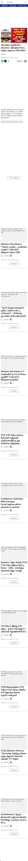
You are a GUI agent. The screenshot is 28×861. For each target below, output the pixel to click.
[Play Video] (14, 35)
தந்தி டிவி (3, 54)
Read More (14, 263)
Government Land (18, 121)
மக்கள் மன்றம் (21, 5)
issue (12, 121)
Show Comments (14, 177)
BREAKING (4, 5)
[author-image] (2, 256)
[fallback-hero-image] (14, 235)
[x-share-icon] (5, 62)
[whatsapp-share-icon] (2, 62)
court (8, 121)
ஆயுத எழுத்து (13, 5)
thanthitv (3, 121)
